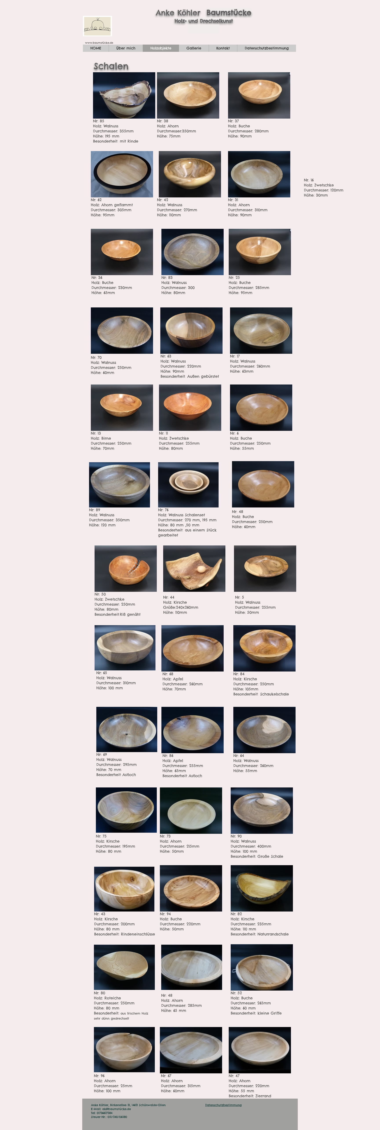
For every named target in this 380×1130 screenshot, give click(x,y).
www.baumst (94, 42)
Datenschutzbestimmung (223, 1105)
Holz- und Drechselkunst (204, 21)
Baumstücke (228, 12)
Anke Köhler (181, 12)
